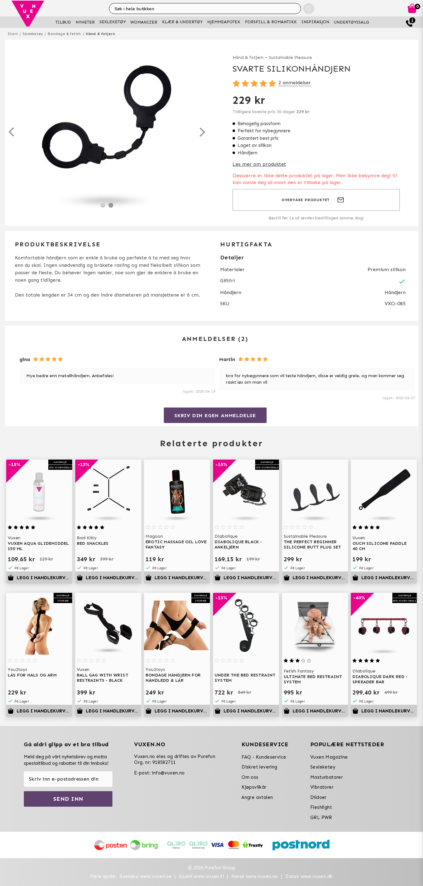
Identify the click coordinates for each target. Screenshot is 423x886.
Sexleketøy (33, 34)
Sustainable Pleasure (290, 57)
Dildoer (318, 797)
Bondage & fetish (64, 34)
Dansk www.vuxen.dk (309, 876)
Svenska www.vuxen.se (146, 876)
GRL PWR (321, 817)
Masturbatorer (326, 777)
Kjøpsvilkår (254, 787)
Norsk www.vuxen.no (254, 876)
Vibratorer (322, 787)
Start (13, 34)
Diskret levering (259, 767)
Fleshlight (321, 807)
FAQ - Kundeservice (264, 757)
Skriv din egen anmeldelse (215, 415)
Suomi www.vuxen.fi (201, 876)
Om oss (250, 777)
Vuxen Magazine (329, 757)
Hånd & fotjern (100, 34)
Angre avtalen (257, 797)
